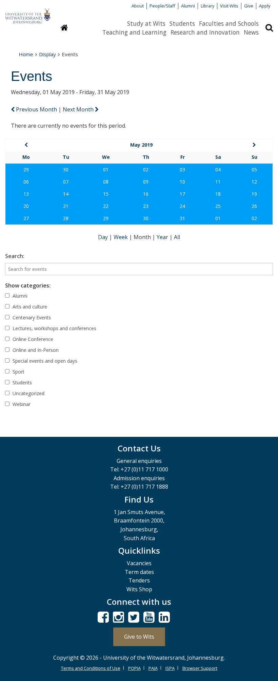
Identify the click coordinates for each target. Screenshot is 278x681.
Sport (17, 371)
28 (65, 218)
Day (103, 237)
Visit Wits (229, 6)
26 (254, 206)
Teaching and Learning (134, 32)
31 (182, 218)
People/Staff (162, 6)
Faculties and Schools (229, 23)
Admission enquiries (139, 478)
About (138, 6)
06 (26, 181)
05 (254, 169)
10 (182, 181)
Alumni (188, 6)
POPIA (134, 668)
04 (218, 169)
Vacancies (139, 563)
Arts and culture (29, 306)
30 (65, 169)
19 (254, 194)
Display (47, 54)
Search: (14, 256)
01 (105, 169)
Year (163, 237)
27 (26, 218)
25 (218, 206)
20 (26, 206)
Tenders (139, 580)
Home (26, 54)
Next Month (79, 109)
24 (182, 206)
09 (145, 181)
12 (254, 181)
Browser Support (199, 668)
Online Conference (32, 339)
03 (182, 169)
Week (121, 237)
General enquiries (139, 461)
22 (105, 206)
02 (145, 169)
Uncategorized (27, 393)
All (177, 237)
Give (248, 6)
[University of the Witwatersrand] (28, 13)
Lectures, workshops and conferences (53, 328)
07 (65, 181)
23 (145, 206)
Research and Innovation (205, 32)
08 (105, 181)
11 (218, 181)
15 (105, 194)
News (251, 32)
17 (182, 194)
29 (26, 169)
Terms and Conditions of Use (90, 668)
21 (65, 206)
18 (218, 194)
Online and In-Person (35, 350)
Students (182, 23)
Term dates (139, 572)
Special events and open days (44, 361)
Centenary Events (31, 317)
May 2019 (141, 145)
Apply (264, 6)
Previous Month (36, 109)
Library (207, 6)
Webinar (21, 404)
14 (65, 194)
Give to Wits (139, 636)
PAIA (153, 668)
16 (145, 194)
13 (26, 194)
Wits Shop (139, 589)
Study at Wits (146, 23)
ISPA (170, 668)
